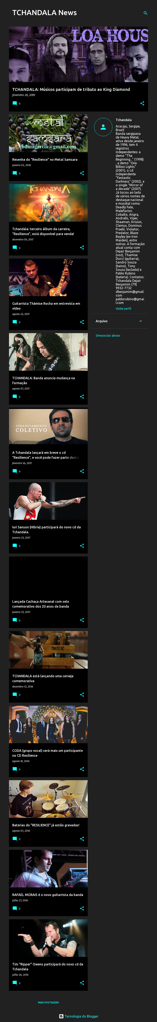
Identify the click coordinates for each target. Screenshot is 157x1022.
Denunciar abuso (108, 335)
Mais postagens (48, 1002)
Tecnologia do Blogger (81, 1016)
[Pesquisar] (145, 13)
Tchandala (124, 120)
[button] (142, 103)
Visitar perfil (123, 308)
